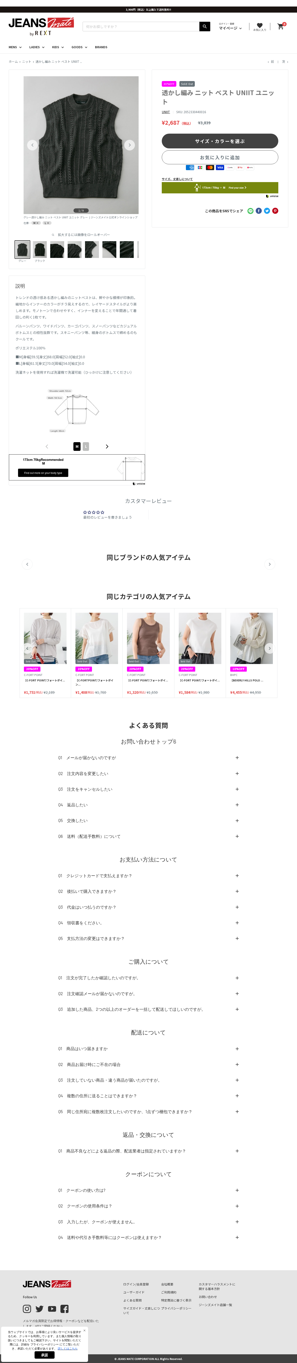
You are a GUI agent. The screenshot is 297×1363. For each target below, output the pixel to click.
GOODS (77, 47)
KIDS (55, 47)
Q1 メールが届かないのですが (87, 757)
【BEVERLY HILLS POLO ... (246, 680)
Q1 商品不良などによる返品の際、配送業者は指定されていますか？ (122, 1150)
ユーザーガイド (134, 1292)
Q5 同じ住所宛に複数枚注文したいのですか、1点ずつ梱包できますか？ (125, 1111)
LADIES (34, 47)
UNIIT (166, 112)
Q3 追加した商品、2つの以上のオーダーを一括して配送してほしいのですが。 (131, 1009)
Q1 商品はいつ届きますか (83, 1048)
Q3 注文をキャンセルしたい (85, 789)
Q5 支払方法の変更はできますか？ (91, 938)
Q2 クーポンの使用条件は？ (85, 1205)
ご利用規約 (168, 1292)
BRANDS (101, 47)
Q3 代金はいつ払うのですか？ (87, 907)
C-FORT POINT (33, 675)
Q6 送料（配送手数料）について (89, 836)
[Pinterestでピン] (275, 211)
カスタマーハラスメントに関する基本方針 (217, 1286)
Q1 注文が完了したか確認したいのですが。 (99, 977)
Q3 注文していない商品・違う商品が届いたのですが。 (110, 1079)
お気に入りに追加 (220, 157)
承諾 (44, 1355)
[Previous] (32, 145)
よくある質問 (132, 1300)
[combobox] (77, 446)
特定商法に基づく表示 (176, 1300)
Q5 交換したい (73, 820)
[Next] (129, 145)
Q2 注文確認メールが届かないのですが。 (97, 993)
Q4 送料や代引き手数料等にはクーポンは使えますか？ (110, 1237)
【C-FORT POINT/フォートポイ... (44, 680)
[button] (27, 648)
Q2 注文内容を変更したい (83, 773)
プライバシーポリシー (176, 1308)
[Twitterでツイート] (267, 211)
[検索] (204, 26)
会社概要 (167, 1284)
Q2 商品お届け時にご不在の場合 (89, 1064)
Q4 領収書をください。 (81, 922)
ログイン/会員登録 (136, 1284)
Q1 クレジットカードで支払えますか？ (95, 875)
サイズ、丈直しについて (177, 179)
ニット (26, 61)
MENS (13, 47)
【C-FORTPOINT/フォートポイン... (94, 682)
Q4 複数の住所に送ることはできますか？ (97, 1095)
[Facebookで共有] (259, 211)
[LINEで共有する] (250, 211)
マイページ (228, 28)
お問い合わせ (208, 1297)
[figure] (47, 446)
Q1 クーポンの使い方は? (81, 1190)
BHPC (233, 675)
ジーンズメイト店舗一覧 (215, 1305)
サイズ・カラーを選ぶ (220, 141)
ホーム (13, 61)
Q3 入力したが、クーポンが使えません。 (97, 1221)
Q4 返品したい (73, 804)
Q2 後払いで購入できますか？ (87, 891)
